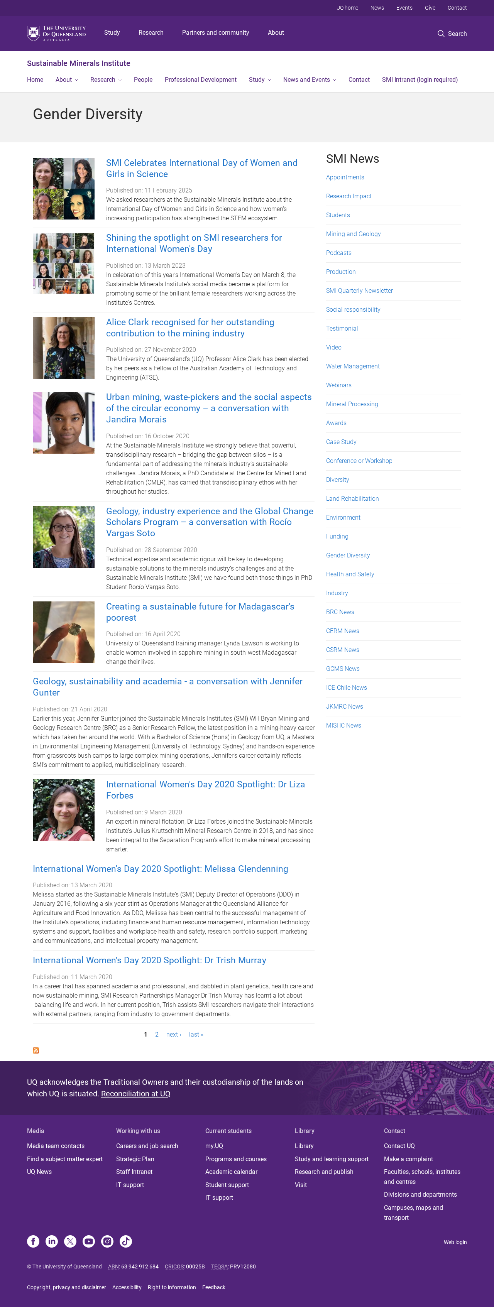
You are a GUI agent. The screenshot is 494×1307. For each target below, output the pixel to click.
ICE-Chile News (346, 687)
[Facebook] (33, 1242)
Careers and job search (147, 1146)
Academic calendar (231, 1171)
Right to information (172, 1287)
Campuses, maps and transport (413, 1212)
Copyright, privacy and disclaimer (66, 1287)
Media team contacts (56, 1146)
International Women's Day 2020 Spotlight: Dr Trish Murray (149, 960)
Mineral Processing (352, 404)
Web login (455, 1242)
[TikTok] (126, 1242)
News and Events (306, 79)
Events (404, 8)
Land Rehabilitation (352, 498)
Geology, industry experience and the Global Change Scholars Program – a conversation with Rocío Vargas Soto (209, 522)
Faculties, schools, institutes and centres (422, 1176)
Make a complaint (408, 1159)
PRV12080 (243, 1266)
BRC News (340, 612)
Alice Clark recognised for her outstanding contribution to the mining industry (190, 328)
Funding (337, 536)
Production (341, 271)
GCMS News (343, 668)
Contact (457, 8)
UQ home (347, 8)
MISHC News (343, 725)
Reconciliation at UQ (136, 1093)
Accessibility (127, 1287)
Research (151, 32)
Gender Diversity (348, 555)
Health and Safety (350, 574)
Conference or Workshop (359, 460)
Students (338, 215)
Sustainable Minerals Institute (78, 63)
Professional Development (201, 79)
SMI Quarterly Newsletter (359, 290)
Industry (337, 593)
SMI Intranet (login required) (420, 79)
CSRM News (342, 650)
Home (35, 79)
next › (173, 1034)
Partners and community (215, 32)
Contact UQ (399, 1146)
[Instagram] (107, 1242)
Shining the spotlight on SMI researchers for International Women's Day (194, 243)
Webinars (339, 385)
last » (196, 1034)
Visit (301, 1185)
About (276, 32)
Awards (336, 423)
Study (112, 32)
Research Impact (349, 196)
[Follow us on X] (70, 1242)
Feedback (213, 1287)
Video (334, 347)
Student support (227, 1185)
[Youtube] (89, 1242)
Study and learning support (332, 1159)
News (377, 8)
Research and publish (324, 1171)
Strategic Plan (135, 1159)
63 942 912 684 (140, 1266)
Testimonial (342, 328)
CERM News (342, 631)
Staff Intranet (134, 1171)
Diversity (337, 479)
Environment (343, 517)
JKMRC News (344, 706)
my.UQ (214, 1146)
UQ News (39, 1171)
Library (304, 1146)
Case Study (341, 442)
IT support (130, 1185)
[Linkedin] (52, 1242)
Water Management (353, 366)
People (143, 79)
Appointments (345, 177)
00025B (195, 1266)
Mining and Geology (353, 234)
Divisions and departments (420, 1194)
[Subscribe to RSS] (36, 1050)
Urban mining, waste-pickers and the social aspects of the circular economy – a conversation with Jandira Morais (209, 408)
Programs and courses (236, 1159)
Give (430, 8)
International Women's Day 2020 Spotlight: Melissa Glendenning (160, 869)
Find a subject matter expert (65, 1159)
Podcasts (339, 253)
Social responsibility (353, 309)
